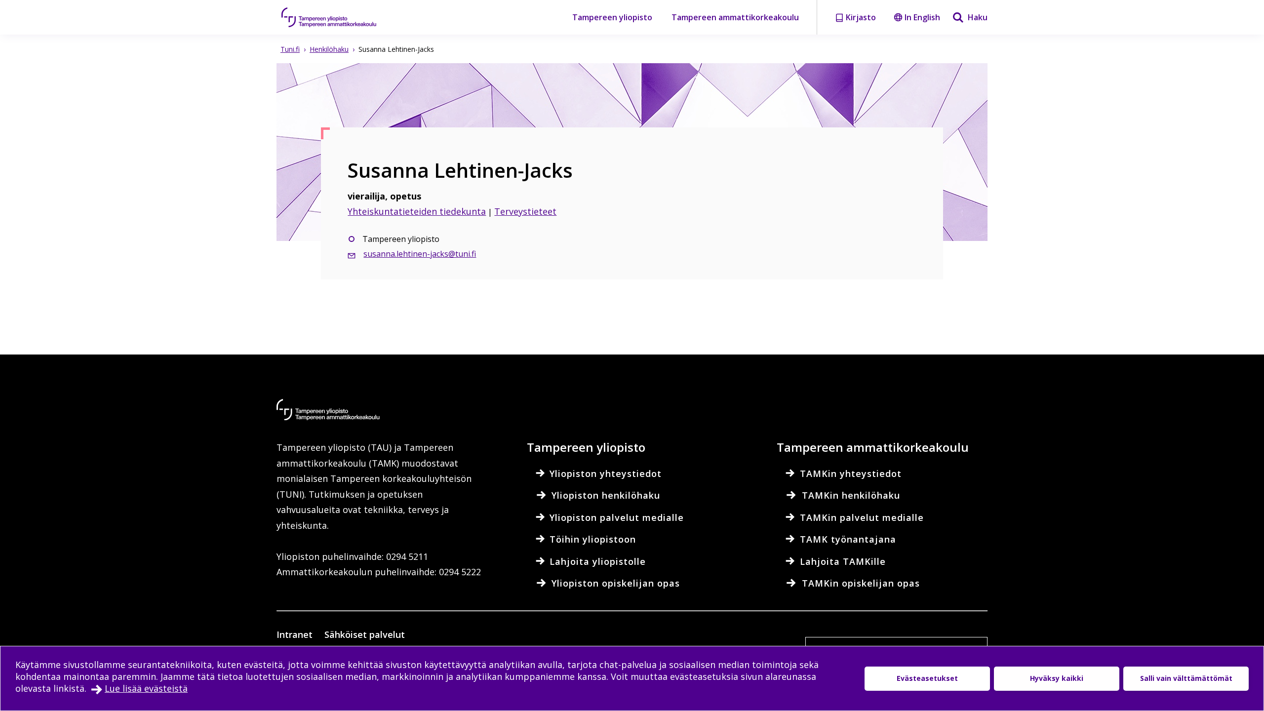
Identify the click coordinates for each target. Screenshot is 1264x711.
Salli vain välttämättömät (1186, 678)
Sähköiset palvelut (364, 634)
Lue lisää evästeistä (146, 688)
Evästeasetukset (927, 678)
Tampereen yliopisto (612, 17)
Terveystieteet (525, 211)
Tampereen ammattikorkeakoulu (735, 17)
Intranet (294, 634)
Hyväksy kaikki (1056, 678)
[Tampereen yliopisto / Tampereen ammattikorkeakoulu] (338, 17)
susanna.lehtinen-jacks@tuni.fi (419, 253)
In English (922, 17)
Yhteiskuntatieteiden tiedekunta (417, 211)
